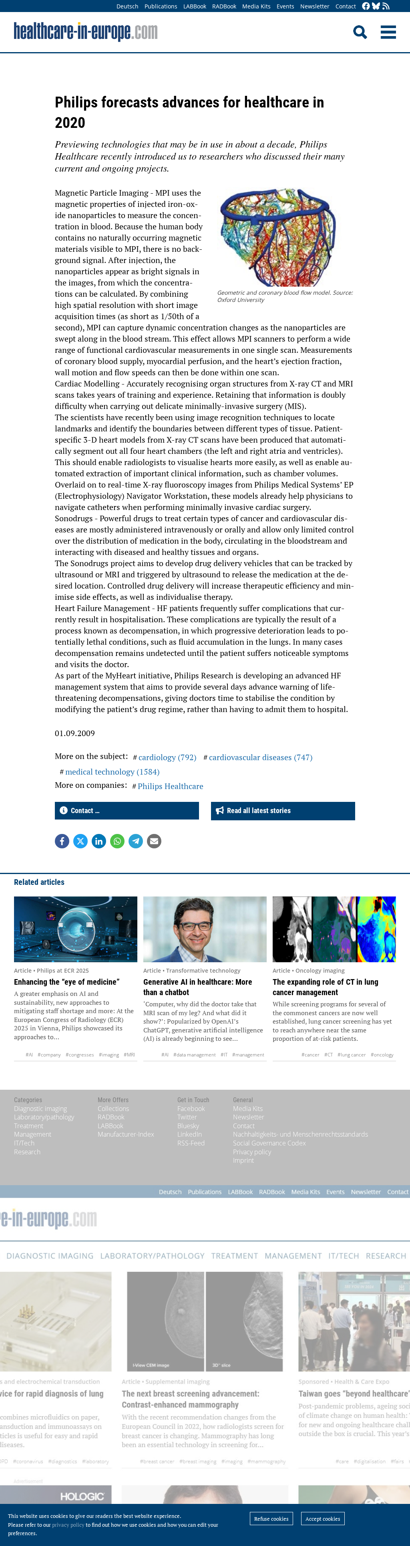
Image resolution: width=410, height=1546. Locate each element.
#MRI (129, 1054)
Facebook (191, 1108)
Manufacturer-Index (126, 1134)
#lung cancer (352, 1054)
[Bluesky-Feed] (376, 6)
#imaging (109, 1054)
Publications (161, 6)
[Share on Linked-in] (99, 841)
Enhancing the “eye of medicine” (67, 982)
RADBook (224, 6)
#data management (194, 1054)
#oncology (382, 1054)
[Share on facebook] (62, 841)
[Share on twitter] (80, 841)
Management (32, 1134)
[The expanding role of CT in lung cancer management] (334, 929)
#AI (29, 1054)
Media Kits (256, 6)
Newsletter (315, 6)
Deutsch (128, 6)
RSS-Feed (191, 1143)
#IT (224, 1054)
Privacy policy (252, 1151)
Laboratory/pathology (44, 1117)
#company (49, 1054)
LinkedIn (189, 1134)
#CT (328, 1054)
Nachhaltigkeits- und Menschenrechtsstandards (300, 1134)
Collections (113, 1108)
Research (27, 1151)
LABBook (194, 6)
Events (285, 6)
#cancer (310, 1054)
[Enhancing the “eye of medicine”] (75, 929)
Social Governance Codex (269, 1143)
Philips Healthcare (170, 786)
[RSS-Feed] (386, 6)
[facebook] (366, 6)
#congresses (80, 1054)
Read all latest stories (257, 810)
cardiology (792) (168, 757)
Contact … (84, 810)
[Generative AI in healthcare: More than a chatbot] (205, 929)
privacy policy (68, 1524)
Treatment (28, 1125)
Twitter (187, 1117)
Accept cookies (322, 1518)
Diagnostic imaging (40, 1108)
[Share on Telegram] (136, 841)
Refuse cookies (271, 1518)
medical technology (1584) (112, 771)
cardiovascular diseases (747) (261, 757)
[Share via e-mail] (154, 841)
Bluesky (188, 1125)
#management (248, 1054)
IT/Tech (24, 1143)
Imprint (243, 1160)
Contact (346, 6)
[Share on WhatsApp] (117, 841)
